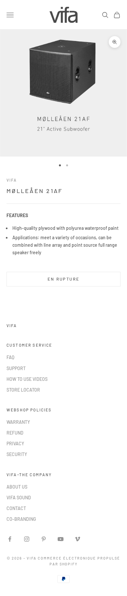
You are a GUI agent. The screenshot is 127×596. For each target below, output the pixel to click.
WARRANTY (18, 422)
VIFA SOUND (19, 497)
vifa (12, 180)
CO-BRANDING (21, 519)
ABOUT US (17, 487)
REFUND (15, 433)
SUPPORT (16, 368)
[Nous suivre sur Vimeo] (77, 539)
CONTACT (16, 508)
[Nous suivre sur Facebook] (10, 539)
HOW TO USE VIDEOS (27, 379)
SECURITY (17, 454)
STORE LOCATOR (23, 390)
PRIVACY (15, 443)
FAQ (10, 357)
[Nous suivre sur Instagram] (26, 539)
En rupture (63, 279)
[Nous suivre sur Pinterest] (43, 539)
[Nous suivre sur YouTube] (60, 539)
